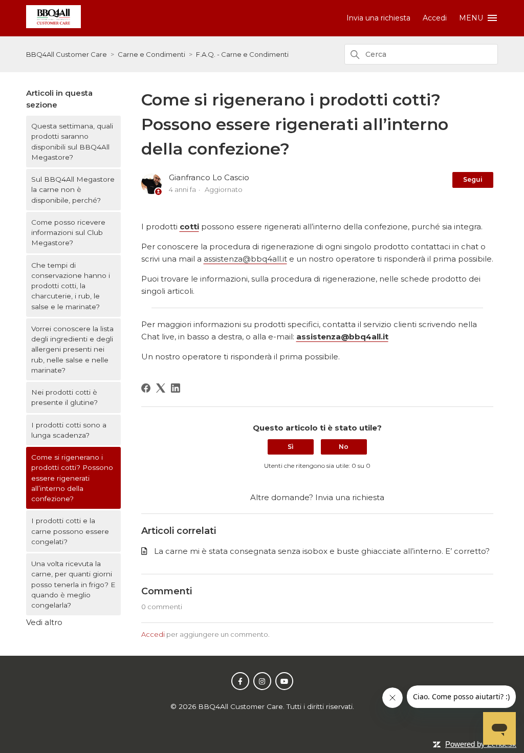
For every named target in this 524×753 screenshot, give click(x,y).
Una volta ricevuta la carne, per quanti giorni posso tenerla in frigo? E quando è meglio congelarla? (73, 584)
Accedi (153, 634)
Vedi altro (44, 622)
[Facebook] (145, 388)
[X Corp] (160, 388)
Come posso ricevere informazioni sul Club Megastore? (68, 232)
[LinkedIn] (175, 388)
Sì (291, 446)
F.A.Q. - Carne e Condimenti (242, 54)
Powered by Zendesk (480, 744)
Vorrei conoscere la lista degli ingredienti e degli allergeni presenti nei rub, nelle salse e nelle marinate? (72, 349)
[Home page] (53, 25)
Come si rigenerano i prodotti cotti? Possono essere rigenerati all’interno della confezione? (72, 478)
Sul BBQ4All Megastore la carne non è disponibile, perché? (73, 189)
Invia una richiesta (378, 18)
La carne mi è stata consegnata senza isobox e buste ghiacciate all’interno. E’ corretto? (322, 551)
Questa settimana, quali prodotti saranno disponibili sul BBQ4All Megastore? (72, 141)
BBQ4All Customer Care (66, 54)
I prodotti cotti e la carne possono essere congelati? (70, 531)
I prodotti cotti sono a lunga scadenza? (68, 430)
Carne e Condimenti (151, 54)
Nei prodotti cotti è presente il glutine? (64, 397)
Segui (473, 179)
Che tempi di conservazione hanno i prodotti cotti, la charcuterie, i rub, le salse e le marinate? (70, 286)
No (343, 446)
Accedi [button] (435, 18)
